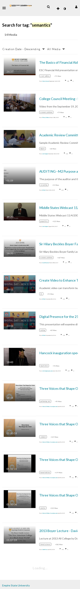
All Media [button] (53, 49)
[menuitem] (48, 7)
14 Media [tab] (10, 34)
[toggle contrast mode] (64, 8)
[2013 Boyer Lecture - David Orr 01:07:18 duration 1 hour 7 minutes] (20, 534)
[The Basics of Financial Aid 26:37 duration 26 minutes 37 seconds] (20, 65)
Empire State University (16, 585)
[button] (5, 8)
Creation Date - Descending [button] (21, 49)
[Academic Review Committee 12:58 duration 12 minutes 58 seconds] (20, 138)
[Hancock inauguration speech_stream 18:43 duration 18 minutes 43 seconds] (20, 356)
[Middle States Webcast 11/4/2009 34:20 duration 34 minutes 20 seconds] (20, 211)
